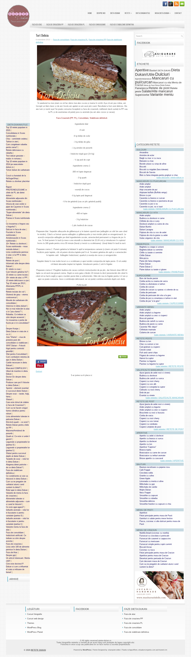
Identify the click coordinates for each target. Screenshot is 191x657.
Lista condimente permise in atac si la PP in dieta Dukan (17, 255)
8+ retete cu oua (13, 269)
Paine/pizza (141, 88)
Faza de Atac (12, 552)
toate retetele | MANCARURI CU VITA (167, 240)
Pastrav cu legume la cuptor (152, 364)
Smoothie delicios (147, 501)
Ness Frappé (145, 492)
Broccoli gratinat (147, 318)
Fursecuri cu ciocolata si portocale (154, 536)
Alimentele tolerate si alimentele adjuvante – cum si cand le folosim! (18, 501)
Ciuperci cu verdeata (148, 424)
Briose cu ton (145, 341)
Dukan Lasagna (146, 229)
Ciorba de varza (146, 415)
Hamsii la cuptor (147, 358)
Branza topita (145, 450)
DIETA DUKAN (115, 13)
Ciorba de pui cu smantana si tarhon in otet (158, 298)
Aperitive (142, 70)
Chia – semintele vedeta (16, 139)
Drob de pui (144, 392)
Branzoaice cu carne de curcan (153, 453)
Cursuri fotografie (34, 614)
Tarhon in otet (12, 141)
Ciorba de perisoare (148, 292)
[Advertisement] (18, 76)
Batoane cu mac (147, 161)
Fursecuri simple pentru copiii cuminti (156, 544)
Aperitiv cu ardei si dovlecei (151, 436)
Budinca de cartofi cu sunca (152, 321)
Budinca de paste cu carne (151, 324)
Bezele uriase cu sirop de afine (153, 164)
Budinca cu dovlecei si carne (152, 218)
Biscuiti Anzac (146, 547)
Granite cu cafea (147, 475)
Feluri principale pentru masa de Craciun (157, 553)
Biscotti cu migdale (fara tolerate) (154, 169)
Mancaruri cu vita (162, 82)
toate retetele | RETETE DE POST (169, 429)
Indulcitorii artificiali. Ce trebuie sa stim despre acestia (16, 538)
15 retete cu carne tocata (17, 275)
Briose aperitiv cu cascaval (151, 458)
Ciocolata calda (146, 473)
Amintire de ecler (147, 155)
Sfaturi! (9, 399)
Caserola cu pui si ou (149, 204)
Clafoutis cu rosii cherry (150, 390)
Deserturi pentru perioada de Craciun (155, 558)
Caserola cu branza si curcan (152, 198)
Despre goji (11, 555)
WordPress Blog (34, 627)
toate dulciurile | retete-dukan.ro (170, 177)
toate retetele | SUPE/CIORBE (170, 303)
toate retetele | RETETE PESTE (170, 366)
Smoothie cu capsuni (149, 495)
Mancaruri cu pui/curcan (154, 80)
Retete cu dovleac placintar (18, 181)
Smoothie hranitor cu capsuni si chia (155, 504)
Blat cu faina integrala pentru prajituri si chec (159, 175)
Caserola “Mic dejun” (148, 327)
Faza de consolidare (15, 532)
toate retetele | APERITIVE (172, 461)
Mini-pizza (144, 258)
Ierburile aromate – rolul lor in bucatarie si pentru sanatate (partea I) (17, 521)
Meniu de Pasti (149, 85)
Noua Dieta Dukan (162, 13)
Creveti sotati (145, 350)
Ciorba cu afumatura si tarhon (152, 284)
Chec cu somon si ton (149, 344)
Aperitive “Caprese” (148, 447)
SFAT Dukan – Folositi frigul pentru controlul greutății (15, 348)
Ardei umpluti (145, 187)
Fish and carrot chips (149, 352)
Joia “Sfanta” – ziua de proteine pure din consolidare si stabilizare (17, 340)
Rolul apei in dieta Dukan (17, 490)
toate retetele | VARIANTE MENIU (169, 335)
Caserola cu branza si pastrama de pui (156, 201)
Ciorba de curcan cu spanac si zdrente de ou (159, 290)
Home (90, 13)
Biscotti (143, 167)
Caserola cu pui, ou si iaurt (151, 206)
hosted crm (163, 650)
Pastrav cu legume (148, 361)
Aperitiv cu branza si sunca (151, 438)
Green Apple (145, 478)
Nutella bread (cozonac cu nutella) (154, 533)
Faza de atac (37, 24)
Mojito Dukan (145, 490)
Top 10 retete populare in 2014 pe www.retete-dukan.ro (16, 164)
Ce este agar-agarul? (15, 507)
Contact (178, 13)
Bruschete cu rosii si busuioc (152, 413)
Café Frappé (145, 470)
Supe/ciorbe (142, 94)
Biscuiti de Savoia (147, 172)
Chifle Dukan (145, 255)
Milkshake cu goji (147, 484)
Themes (30, 623)
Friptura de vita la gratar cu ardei (154, 235)
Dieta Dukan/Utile (143, 13)
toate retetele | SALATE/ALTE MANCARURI (165, 398)
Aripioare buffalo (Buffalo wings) (153, 192)
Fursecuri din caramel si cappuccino (155, 538)
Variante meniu (161, 94)
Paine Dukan (145, 264)
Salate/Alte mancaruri (157, 91)
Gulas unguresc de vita (150, 238)
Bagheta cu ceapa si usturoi (152, 247)
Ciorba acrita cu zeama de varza (154, 281)
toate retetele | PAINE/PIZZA (171, 272)
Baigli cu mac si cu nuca (150, 158)
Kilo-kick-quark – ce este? (17, 422)
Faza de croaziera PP (54, 24)
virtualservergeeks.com (146, 650)
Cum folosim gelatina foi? (17, 272)
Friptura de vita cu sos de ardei (153, 232)
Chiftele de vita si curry (150, 221)
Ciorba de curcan (147, 287)
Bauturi (153, 70)
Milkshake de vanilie (148, 487)
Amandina (144, 152)
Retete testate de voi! (15, 292)
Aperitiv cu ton (146, 444)
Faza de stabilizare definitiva (122, 24)
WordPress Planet (35, 632)
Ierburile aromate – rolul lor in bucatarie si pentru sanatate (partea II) (17, 513)
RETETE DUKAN (38, 650)
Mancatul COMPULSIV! (16, 368)
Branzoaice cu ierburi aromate (152, 455)
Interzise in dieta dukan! (16, 306)
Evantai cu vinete (147, 395)
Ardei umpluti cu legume (150, 313)
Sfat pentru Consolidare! (16, 354)
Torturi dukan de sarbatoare (18, 170)
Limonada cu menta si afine (151, 481)
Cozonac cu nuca (147, 550)
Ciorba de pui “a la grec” (150, 301)
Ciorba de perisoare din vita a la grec (155, 295)
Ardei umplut (145, 184)
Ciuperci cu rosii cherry (149, 381)
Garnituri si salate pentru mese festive (156, 518)
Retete (128, 13)
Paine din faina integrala (150, 261)
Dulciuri (39, 371)
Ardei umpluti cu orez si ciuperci (153, 315)
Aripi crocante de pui (148, 189)
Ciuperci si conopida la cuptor (152, 387)
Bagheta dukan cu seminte (151, 250)
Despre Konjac (12, 328)
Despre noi (101, 13)
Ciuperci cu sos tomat (149, 421)
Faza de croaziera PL (76, 24)
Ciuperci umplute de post (150, 427)
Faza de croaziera (14, 544)
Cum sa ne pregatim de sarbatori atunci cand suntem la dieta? (16, 484)
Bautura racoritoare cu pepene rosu (155, 467)
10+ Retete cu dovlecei (16, 243)
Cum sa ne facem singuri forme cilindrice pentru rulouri (17, 411)
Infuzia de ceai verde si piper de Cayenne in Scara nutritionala (17, 207)
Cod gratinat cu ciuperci (150, 347)
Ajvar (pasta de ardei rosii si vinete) (155, 373)
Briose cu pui (145, 195)
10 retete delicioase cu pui (17, 280)
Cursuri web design (35, 618)
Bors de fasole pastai (149, 278)
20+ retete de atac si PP (17, 277)
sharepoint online (114, 650)
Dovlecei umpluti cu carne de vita (154, 224)
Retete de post (12, 260)
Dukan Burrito (145, 227)
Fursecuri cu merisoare (149, 541)
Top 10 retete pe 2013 (15, 283)
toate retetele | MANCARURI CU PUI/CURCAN (163, 209)
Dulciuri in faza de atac (16, 229)
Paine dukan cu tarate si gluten (153, 269)
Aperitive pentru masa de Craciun (154, 555)
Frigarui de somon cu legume (152, 355)
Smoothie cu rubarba (148, 498)
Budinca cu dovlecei (148, 375)
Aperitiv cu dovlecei (148, 441)
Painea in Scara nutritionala (18, 218)
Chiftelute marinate (148, 329)
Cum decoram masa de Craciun (153, 561)
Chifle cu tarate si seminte (151, 252)
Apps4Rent (133, 650)
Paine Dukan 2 (146, 267)
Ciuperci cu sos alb (148, 384)
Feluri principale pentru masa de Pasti (156, 515)
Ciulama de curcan (148, 332)
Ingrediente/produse (143, 79)
